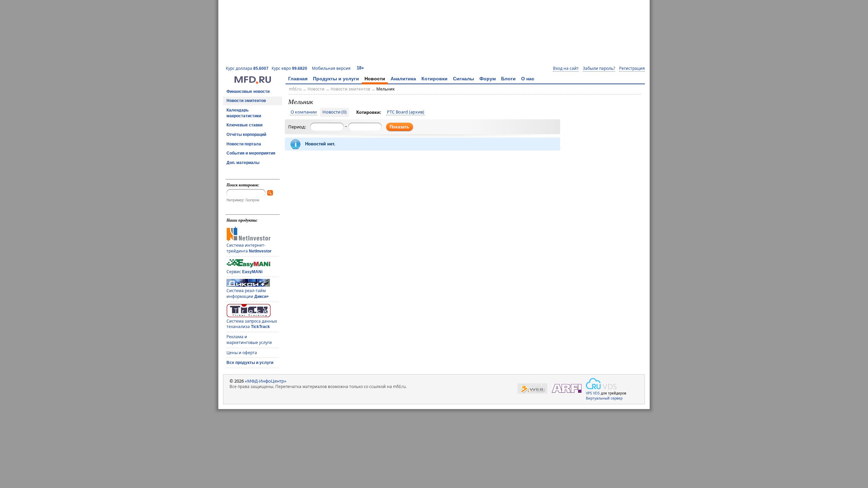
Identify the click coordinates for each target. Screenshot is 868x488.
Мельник (385, 89)
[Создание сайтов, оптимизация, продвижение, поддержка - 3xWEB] (532, 388)
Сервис (244, 271)
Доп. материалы (242, 162)
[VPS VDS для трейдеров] (601, 383)
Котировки (434, 78)
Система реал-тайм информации (247, 293)
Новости (374, 78)
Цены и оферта (241, 352)
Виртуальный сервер (604, 398)
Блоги (508, 78)
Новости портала (243, 144)
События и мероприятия (250, 153)
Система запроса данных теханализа (251, 324)
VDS (596, 393)
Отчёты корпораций (246, 134)
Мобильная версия (331, 68)
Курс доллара (247, 68)
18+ (360, 67)
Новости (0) (334, 112)
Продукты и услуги (336, 78)
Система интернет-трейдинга (249, 248)
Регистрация (632, 68)
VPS (589, 393)
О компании (304, 112)
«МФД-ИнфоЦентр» (266, 381)
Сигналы (463, 78)
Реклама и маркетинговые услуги (249, 339)
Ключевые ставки (244, 125)
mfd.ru (295, 89)
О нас (527, 78)
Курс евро (289, 68)
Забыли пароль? (599, 68)
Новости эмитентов (246, 100)
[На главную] (252, 82)
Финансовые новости (248, 91)
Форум (487, 78)
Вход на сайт (566, 68)
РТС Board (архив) (405, 112)
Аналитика (403, 78)
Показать (399, 126)
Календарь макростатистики (243, 113)
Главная (298, 78)
